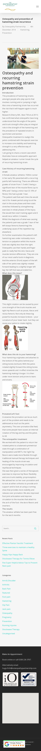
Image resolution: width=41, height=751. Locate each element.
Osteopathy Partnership (15, 26)
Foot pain (6, 597)
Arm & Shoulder (9, 580)
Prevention (7, 33)
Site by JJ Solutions (25, 744)
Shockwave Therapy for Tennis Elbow (18, 558)
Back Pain (6, 588)
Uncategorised (8, 633)
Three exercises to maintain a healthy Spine (18, 549)
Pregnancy (6, 617)
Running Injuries (9, 625)
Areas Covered (28, 742)
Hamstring (24, 29)
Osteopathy (7, 613)
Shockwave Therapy (10, 629)
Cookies (5, 744)
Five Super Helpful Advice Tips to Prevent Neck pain (19, 564)
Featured (6, 593)
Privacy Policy (13, 744)
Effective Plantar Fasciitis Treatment (17, 543)
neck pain (6, 609)
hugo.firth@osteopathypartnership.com (19, 668)
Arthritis (5, 584)
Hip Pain (5, 605)
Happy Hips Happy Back (12, 554)
